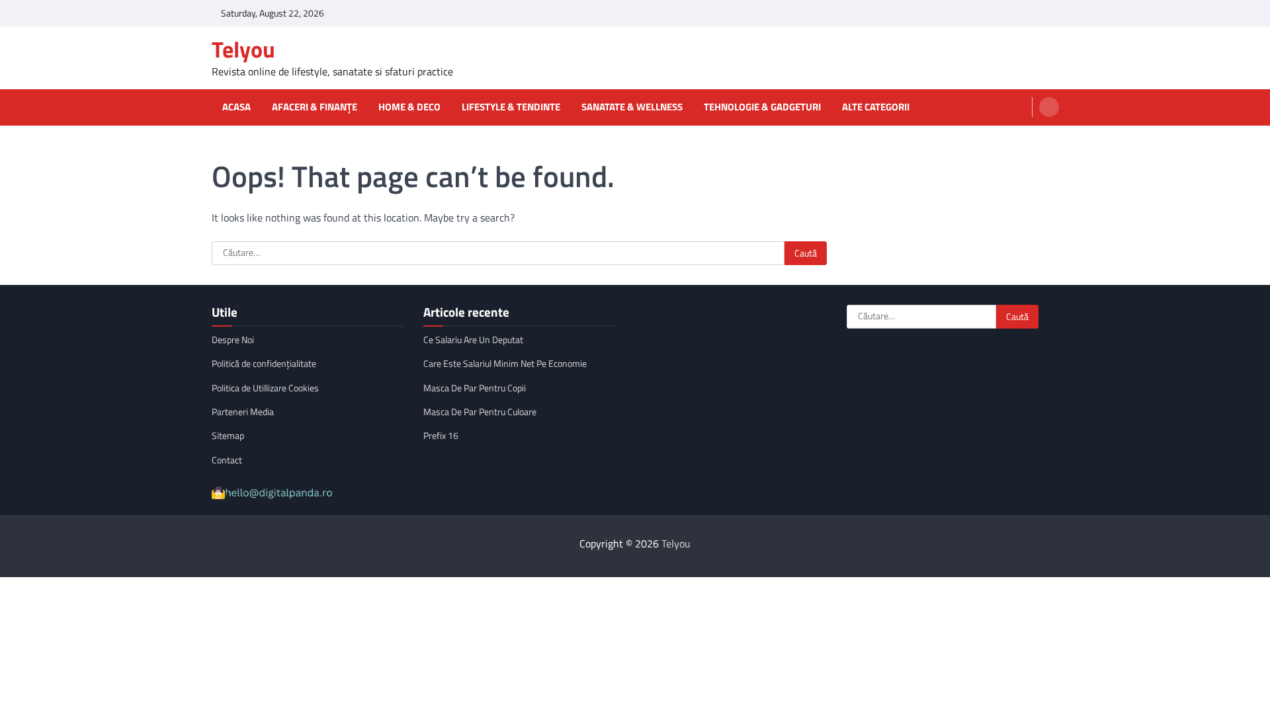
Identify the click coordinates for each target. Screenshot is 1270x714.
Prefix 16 (440, 435)
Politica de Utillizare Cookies (265, 388)
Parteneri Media (243, 412)
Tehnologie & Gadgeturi (762, 107)
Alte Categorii (876, 107)
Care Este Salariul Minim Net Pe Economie (505, 363)
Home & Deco (409, 107)
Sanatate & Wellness (632, 107)
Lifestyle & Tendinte (511, 107)
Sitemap (228, 435)
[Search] (1049, 107)
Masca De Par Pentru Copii (474, 388)
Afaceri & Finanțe (314, 107)
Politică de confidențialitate (264, 363)
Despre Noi (233, 340)
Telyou (243, 49)
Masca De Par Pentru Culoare (479, 412)
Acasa (236, 107)
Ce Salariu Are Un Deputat (473, 340)
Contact (227, 460)
